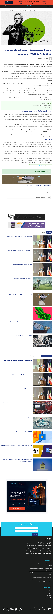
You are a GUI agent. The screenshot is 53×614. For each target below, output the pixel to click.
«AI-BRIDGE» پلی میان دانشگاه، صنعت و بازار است (22, 264)
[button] (48, 6)
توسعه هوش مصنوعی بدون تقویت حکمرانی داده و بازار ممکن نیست (19, 250)
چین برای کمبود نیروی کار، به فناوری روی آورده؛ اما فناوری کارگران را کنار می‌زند (18, 322)
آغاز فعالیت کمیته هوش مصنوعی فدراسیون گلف (23, 278)
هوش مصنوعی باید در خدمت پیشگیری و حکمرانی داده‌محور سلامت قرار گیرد (18, 236)
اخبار (43, 10)
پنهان (43, 103)
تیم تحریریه (46, 58)
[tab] (49, 232)
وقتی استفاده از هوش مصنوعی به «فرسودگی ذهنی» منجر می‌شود (38, 185)
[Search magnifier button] (5, 6)
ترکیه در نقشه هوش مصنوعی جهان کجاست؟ (24, 418)
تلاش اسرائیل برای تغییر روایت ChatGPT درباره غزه (23, 335)
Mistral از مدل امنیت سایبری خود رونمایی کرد (23, 431)
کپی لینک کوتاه (48, 166)
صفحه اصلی (48, 10)
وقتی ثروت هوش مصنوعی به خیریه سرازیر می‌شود (22, 308)
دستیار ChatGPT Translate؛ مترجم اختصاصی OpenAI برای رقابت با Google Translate (16, 445)
